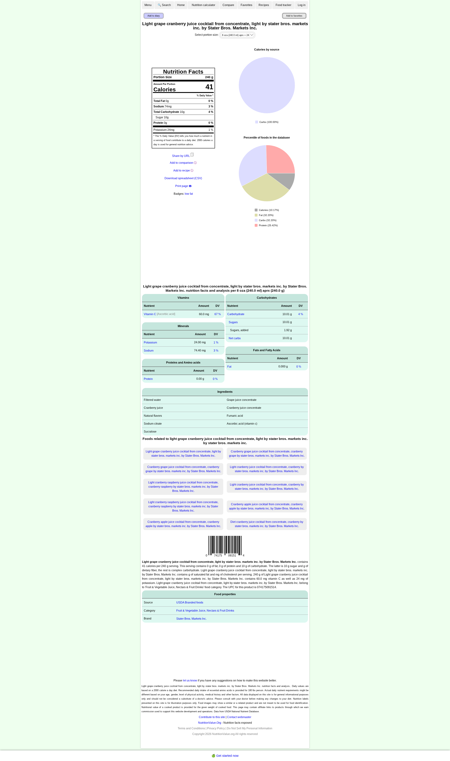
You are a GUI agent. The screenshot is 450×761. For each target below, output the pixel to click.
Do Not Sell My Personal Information (249, 728)
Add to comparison (181, 162)
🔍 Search (164, 5)
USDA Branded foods (189, 602)
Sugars (233, 322)
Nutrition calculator (203, 5)
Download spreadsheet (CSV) (183, 178)
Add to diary (153, 15)
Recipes (264, 5)
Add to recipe (181, 170)
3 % (216, 350)
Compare (228, 5)
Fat (229, 366)
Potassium (150, 342)
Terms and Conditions (191, 728)
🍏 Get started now (225, 755)
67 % (217, 314)
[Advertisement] (225, 257)
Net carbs (235, 338)
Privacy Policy (216, 728)
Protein (148, 378)
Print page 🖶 (183, 185)
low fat (189, 193)
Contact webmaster (239, 717)
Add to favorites (294, 15)
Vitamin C (150, 314)
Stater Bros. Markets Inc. (191, 618)
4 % (300, 314)
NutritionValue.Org (209, 722)
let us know (190, 680)
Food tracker (283, 5)
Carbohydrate (235, 314)
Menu (148, 5)
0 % (215, 378)
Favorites (246, 5)
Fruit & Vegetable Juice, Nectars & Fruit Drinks (205, 610)
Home (181, 5)
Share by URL (181, 155)
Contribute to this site (212, 717)
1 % (216, 342)
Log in (302, 5)
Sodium (148, 350)
